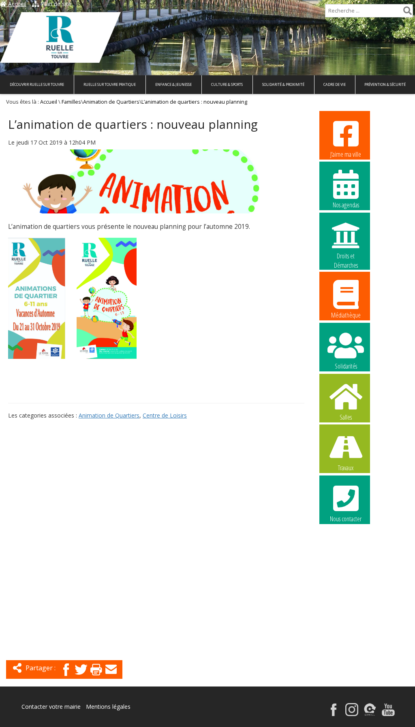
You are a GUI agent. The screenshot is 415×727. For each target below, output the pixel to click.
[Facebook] (66, 676)
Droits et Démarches (346, 256)
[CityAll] (370, 714)
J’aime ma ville (345, 154)
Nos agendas (346, 204)
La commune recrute (346, 570)
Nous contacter (346, 518)
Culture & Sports (227, 84)
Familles (71, 101)
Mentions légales (108, 706)
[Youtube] (388, 714)
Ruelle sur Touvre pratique (109, 84)
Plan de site (55, 4)
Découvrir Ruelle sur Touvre (37, 84)
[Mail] (111, 676)
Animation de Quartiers (111, 101)
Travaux (345, 467)
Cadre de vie (334, 84)
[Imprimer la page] (96, 676)
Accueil (16, 4)
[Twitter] (81, 676)
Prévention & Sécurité (385, 84)
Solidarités (346, 366)
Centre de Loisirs (165, 415)
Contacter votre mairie (51, 706)
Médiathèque (346, 315)
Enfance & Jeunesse (173, 84)
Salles (346, 417)
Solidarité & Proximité (283, 84)
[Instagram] (351, 714)
